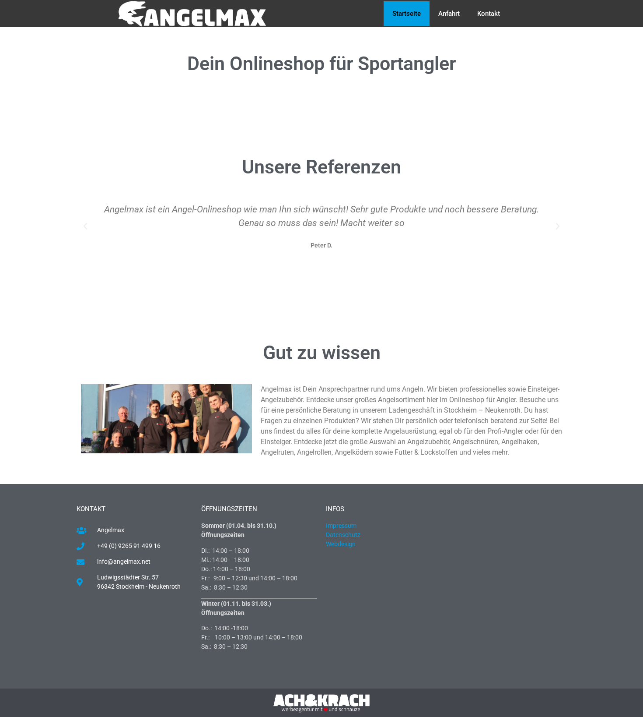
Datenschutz (343, 534)
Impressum (341, 525)
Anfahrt (449, 14)
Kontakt (488, 14)
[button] (85, 226)
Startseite (406, 14)
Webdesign (341, 543)
